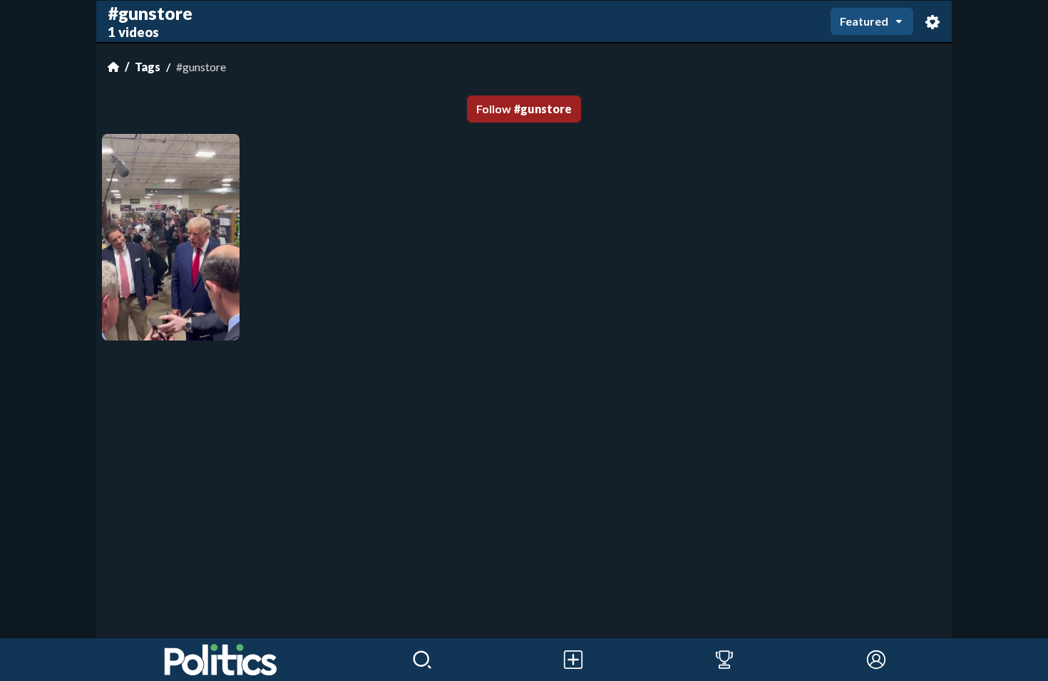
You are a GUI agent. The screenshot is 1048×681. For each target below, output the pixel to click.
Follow (524, 108)
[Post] (573, 659)
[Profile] (876, 659)
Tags (147, 66)
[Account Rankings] (724, 659)
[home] (221, 659)
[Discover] (422, 659)
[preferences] (932, 22)
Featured (864, 21)
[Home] (113, 67)
